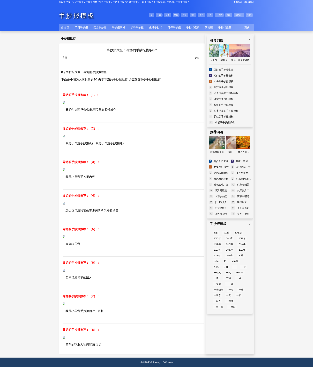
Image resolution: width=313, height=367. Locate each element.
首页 (65, 27)
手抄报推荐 (181, 2)
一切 (216, 278)
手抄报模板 (159, 2)
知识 (229, 15)
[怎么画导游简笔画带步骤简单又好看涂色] (64, 203)
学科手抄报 (105, 2)
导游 (64, 57)
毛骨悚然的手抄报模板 (226, 93)
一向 (231, 290)
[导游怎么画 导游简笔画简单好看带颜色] (64, 102)
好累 (167, 15)
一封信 (229, 301)
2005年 (217, 238)
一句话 (217, 284)
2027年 (242, 250)
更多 (248, 27)
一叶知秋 (218, 290)
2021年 (229, 244)
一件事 (239, 272)
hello (216, 261)
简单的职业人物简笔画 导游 (84, 344)
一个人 (217, 272)
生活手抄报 (118, 2)
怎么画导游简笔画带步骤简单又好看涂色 (92, 210)
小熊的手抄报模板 (225, 122)
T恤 (226, 267)
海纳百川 (239, 15)
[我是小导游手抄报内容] (64, 169)
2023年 (217, 250)
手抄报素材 (91, 2)
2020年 (217, 244)
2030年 (217, 255)
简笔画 (170, 2)
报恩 (249, 15)
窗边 (176, 15)
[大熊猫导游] (64, 236)
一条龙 (219, 15)
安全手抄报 (78, 2)
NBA (216, 267)
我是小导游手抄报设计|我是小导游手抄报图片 (95, 143)
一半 (238, 278)
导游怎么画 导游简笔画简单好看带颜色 (91, 109)
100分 (226, 233)
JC (225, 261)
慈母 (184, 15)
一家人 (217, 301)
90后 (241, 255)
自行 (201, 15)
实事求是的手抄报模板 (226, 110)
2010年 (229, 238)
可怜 (193, 15)
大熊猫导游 (73, 244)
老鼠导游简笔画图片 (79, 277)
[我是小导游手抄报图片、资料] (64, 303)
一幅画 (232, 307)
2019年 (242, 238)
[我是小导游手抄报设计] (64, 135)
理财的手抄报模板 (223, 99)
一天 (228, 295)
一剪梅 (227, 278)
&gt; (216, 233)
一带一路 (218, 307)
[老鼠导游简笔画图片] (64, 270)
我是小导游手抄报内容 (80, 176)
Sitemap (238, 2)
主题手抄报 (145, 2)
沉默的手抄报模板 (223, 87)
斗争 (210, 15)
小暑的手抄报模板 (223, 81)
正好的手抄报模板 (223, 69)
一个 (243, 267)
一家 (238, 295)
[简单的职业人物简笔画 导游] (64, 337)
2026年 (229, 250)
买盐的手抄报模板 (223, 116)
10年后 (238, 233)
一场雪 (217, 295)
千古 (159, 15)
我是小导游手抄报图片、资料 (85, 311)
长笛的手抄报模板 (223, 105)
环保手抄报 (132, 2)
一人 (228, 272)
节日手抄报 (64, 2)
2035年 (229, 255)
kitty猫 (235, 261)
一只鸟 (229, 284)
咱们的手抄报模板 (223, 75)
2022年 (242, 244)
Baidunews (249, 2)
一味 (241, 290)
